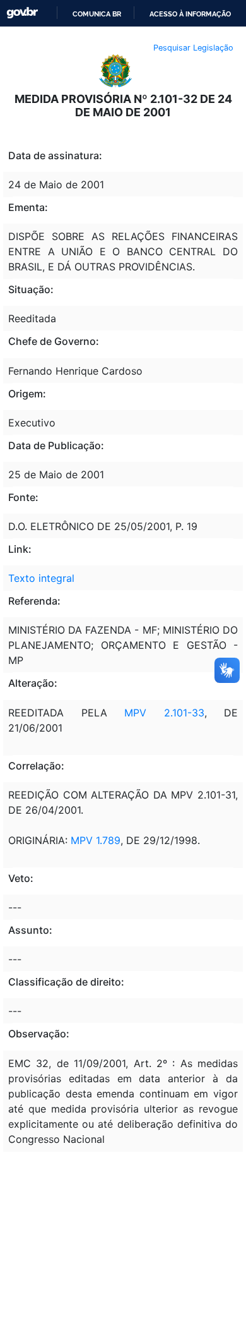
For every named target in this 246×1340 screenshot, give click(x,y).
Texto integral (41, 578)
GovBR (22, 13)
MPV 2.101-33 (164, 712)
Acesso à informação (190, 13)
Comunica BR (97, 13)
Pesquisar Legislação (193, 47)
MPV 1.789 (95, 840)
